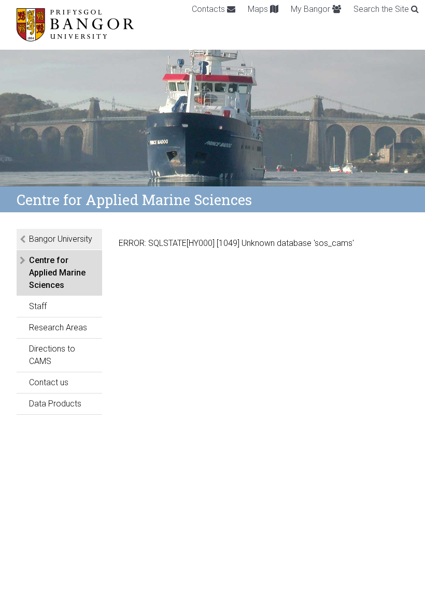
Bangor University (60, 239)
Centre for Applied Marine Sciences (57, 272)
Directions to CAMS (52, 355)
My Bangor (311, 9)
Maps (259, 9)
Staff (38, 306)
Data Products (55, 404)
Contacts (209, 9)
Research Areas (58, 327)
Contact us (48, 382)
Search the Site (382, 9)
